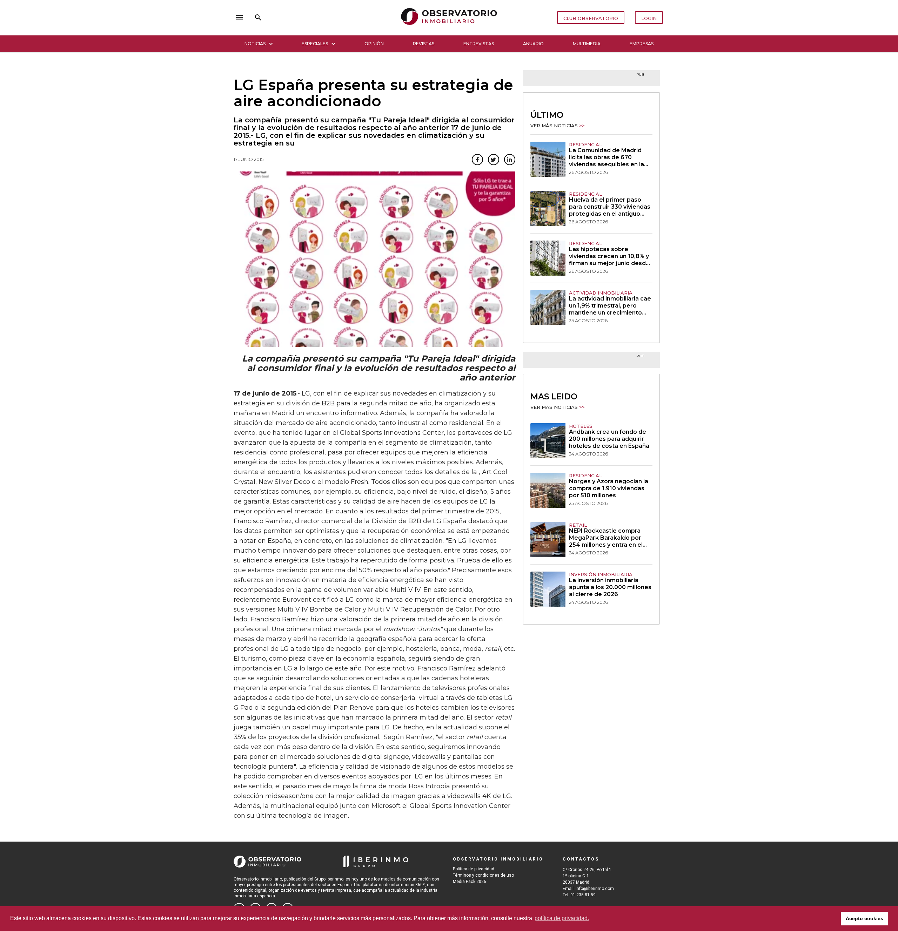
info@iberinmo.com (595, 888)
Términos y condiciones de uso (483, 875)
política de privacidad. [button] (562, 918)
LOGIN (649, 18)
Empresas (642, 43)
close (332, 17)
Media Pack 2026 (469, 881)
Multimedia (587, 43)
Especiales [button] (315, 43)
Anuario (533, 43)
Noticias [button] (255, 43)
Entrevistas (478, 43)
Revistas (423, 43)
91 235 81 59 (583, 894)
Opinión (374, 43)
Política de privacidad (473, 868)
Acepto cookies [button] (864, 918)
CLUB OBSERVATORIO (590, 18)
